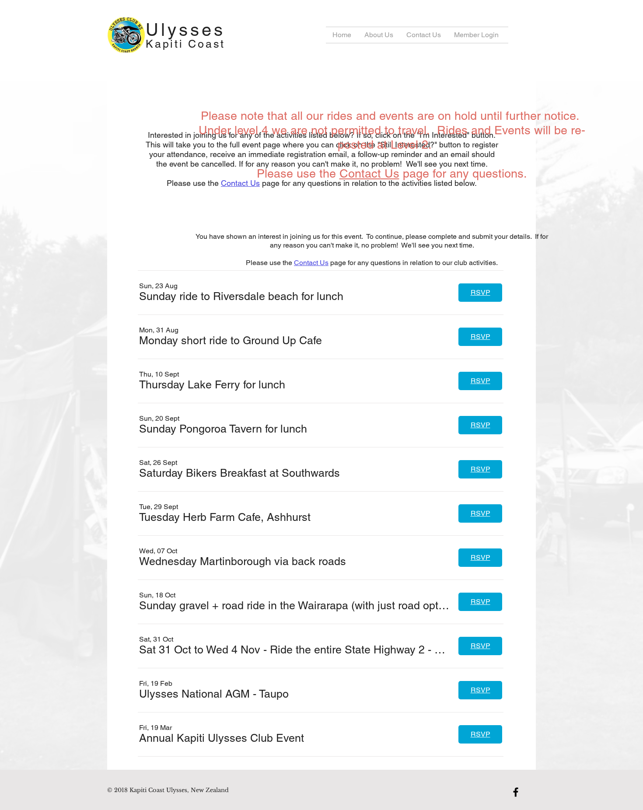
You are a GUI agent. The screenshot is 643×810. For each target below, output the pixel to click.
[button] (241, 296)
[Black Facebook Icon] (516, 792)
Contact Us (240, 183)
